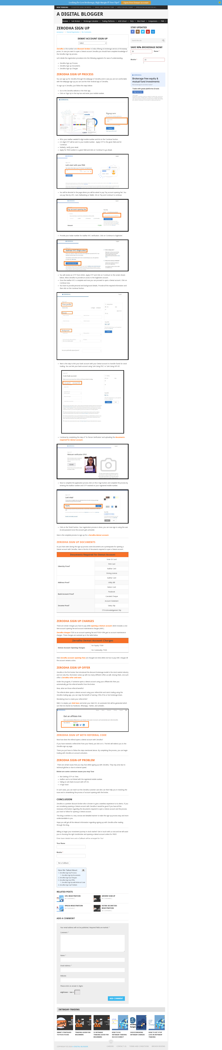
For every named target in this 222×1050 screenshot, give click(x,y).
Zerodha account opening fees (73, 658)
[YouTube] (148, 32)
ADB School (122, 21)
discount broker (83, 49)
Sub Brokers (75, 21)
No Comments (86, 32)
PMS (162, 21)
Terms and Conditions (139, 1046)
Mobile (60, 852)
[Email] (153, 32)
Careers (110, 1046)
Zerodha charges (63, 632)
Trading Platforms (108, 21)
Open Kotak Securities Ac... (146, 7)
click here (75, 703)
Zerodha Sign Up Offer (67, 880)
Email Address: (66, 965)
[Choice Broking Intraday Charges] (138, 1022)
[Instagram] (138, 32)
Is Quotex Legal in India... (81, 7)
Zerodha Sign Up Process (68, 873)
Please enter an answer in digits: (71, 986)
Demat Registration (73, 32)
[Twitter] (143, 32)
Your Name (61, 843)
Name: (63, 955)
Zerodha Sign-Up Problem (68, 885)
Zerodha (60, 49)
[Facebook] (133, 32)
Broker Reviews (158, 1046)
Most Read (141, 21)
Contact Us (121, 1046)
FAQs (132, 21)
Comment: (64, 932)
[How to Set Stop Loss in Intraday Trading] (157, 1022)
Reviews (65, 21)
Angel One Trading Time (104, 7)
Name (156, 51)
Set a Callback (63, 863)
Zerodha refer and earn (71, 678)
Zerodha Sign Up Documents (71, 875)
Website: (63, 976)
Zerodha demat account (99, 535)
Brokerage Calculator (91, 21)
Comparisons (152, 21)
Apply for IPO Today (125, 7)
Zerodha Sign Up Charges (68, 878)
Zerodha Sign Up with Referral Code (73, 882)
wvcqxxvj (60, 32)
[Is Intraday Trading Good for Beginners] (102, 1022)
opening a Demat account (101, 626)
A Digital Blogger (80, 14)
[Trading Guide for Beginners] (83, 1022)
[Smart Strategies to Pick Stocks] (65, 1022)
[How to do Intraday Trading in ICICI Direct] (120, 1022)
